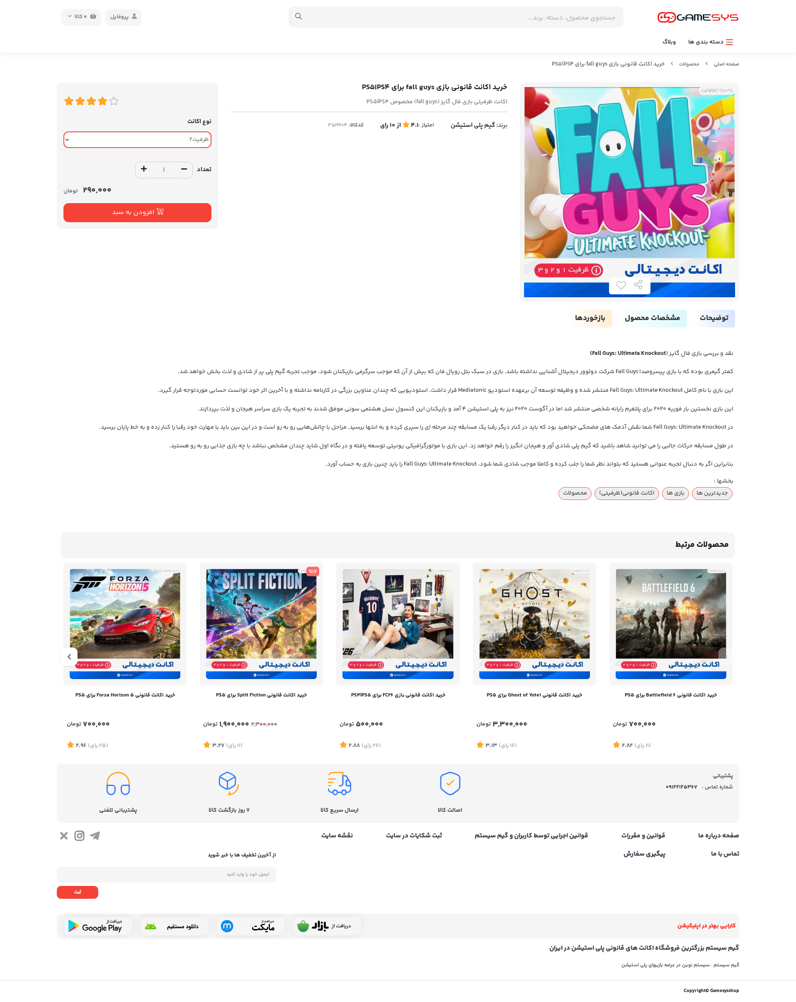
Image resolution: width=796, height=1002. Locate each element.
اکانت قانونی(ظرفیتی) (627, 493)
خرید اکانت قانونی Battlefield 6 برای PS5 (671, 695)
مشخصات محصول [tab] (652, 318)
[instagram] (79, 837)
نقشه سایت (337, 836)
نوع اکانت (199, 121)
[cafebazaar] (327, 926)
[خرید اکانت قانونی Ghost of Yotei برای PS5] (534, 624)
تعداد (204, 170)
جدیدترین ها (712, 493)
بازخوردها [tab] (590, 318)
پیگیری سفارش (644, 854)
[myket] (251, 926)
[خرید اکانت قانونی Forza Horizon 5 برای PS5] (125, 624)
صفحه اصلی (726, 64)
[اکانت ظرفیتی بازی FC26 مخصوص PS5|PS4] (397, 624)
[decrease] (184, 170)
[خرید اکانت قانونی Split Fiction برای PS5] (261, 624)
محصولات (689, 64)
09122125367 (681, 787)
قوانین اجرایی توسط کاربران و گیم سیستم (531, 836)
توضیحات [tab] (714, 318)
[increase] (144, 170)
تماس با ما (725, 854)
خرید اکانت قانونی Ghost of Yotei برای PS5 (534, 695)
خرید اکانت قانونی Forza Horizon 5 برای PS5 (125, 695)
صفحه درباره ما (718, 836)
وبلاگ (669, 42)
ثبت (77, 892)
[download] (175, 926)
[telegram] (95, 837)
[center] (298, 17)
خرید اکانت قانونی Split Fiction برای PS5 (261, 695)
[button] (726, 657)
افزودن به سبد (134, 212)
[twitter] (63, 837)
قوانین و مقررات (643, 836)
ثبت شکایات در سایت (414, 836)
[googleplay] (98, 926)
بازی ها (675, 493)
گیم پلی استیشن (473, 125)
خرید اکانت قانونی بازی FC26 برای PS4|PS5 (398, 695)
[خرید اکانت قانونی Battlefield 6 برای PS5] (671, 624)
